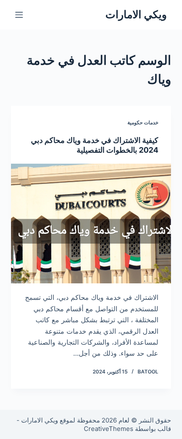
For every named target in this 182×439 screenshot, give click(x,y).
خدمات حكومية (142, 122)
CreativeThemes (108, 429)
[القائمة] (19, 15)
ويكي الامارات (136, 14)
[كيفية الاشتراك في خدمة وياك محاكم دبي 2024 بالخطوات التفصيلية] (91, 224)
